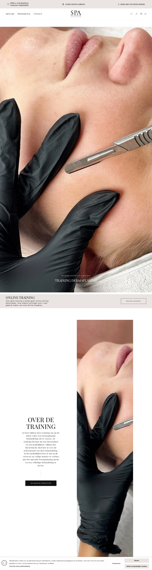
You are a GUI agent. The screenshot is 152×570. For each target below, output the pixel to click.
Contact (38, 14)
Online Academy (133, 301)
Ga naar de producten (41, 483)
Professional (24, 14)
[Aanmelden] (136, 14)
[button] (131, 14)
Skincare (10, 14)
